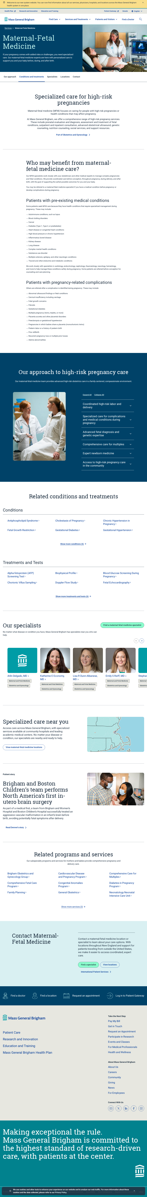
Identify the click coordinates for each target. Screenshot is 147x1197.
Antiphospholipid (22, 520)
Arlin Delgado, (17, 675)
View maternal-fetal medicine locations (24, 747)
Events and (119, 1041)
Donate (125, 11)
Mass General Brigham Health (27, 1052)
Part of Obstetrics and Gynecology (71, 135)
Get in (115, 1026)
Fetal (116, 582)
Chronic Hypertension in (116, 522)
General (68, 892)
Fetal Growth (20, 530)
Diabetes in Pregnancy (121, 885)
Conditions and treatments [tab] (31, 76)
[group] (18, 670)
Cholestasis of (69, 520)
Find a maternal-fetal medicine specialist (122, 625)
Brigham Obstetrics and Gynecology (20, 875)
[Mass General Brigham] (19, 19)
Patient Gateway (110, 11)
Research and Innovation (28, 11)
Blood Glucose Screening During (121, 575)
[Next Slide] (141, 640)
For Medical (122, 1047)
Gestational (66, 530)
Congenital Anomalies (70, 885)
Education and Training (49, 11)
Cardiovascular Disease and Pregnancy (71, 875)
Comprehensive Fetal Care (22, 885)
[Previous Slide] (136, 640)
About (113, 1067)
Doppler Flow (66, 582)
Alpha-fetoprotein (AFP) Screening (20, 575)
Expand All (87, 395)
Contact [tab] (76, 76)
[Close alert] (143, 2)
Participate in (121, 1036)
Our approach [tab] (10, 76)
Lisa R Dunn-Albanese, (85, 677)
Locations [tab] (65, 76)
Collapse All (99, 395)
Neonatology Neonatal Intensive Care (121, 894)
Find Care (53, 19)
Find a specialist (88, 964)
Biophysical (65, 573)
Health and (119, 1052)
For (116, 1092)
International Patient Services (94, 972)
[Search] (140, 19)
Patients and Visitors (105, 19)
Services (8, 28)
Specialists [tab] (52, 76)
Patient (11, 1032)
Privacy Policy (60, 1192)
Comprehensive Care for (122, 875)
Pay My (114, 1021)
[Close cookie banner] (134, 1191)
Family (16, 892)
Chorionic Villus (21, 582)
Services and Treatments (76, 19)
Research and (20, 1039)
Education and (19, 1046)
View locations (110, 964)
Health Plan (9, 11)
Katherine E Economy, (52, 677)
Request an (122, 1031)
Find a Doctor (128, 19)
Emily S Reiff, (115, 675)
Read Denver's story (15, 827)
